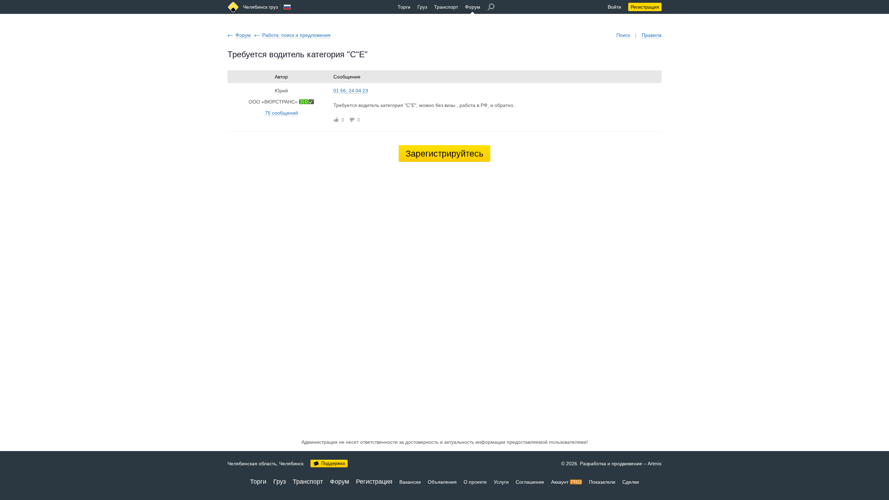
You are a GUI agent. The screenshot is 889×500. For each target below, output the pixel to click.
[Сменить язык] (287, 6)
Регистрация (645, 7)
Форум (472, 7)
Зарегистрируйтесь (444, 153)
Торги (404, 7)
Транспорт (446, 7)
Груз (422, 7)
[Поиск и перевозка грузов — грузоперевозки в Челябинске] (233, 7)
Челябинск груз (260, 7)
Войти (614, 7)
